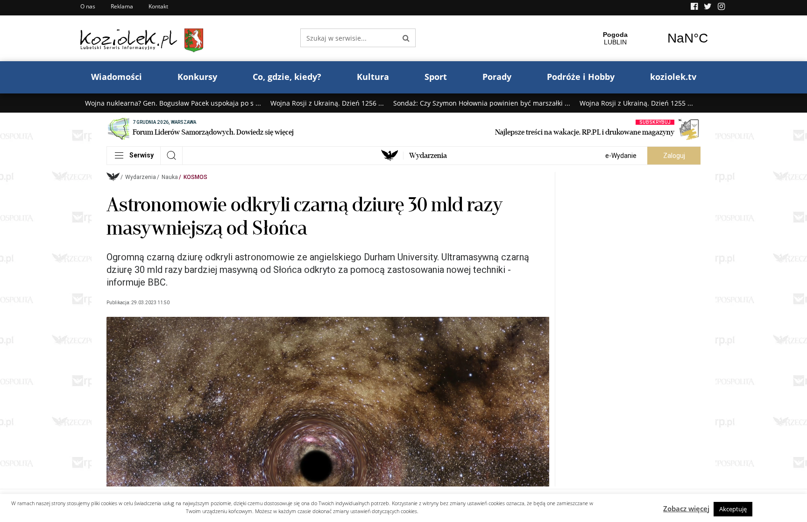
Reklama (122, 6)
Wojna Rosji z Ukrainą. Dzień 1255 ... (636, 103)
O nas (87, 6)
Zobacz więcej (686, 508)
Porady (496, 76)
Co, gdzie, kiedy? (287, 76)
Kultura (373, 76)
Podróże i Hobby (581, 76)
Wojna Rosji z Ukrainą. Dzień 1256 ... (327, 103)
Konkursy (197, 76)
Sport (436, 76)
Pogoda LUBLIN (651, 38)
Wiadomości (116, 76)
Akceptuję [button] (733, 509)
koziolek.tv (673, 76)
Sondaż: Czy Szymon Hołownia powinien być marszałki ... (481, 103)
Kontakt (158, 6)
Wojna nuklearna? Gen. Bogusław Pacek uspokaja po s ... (173, 103)
